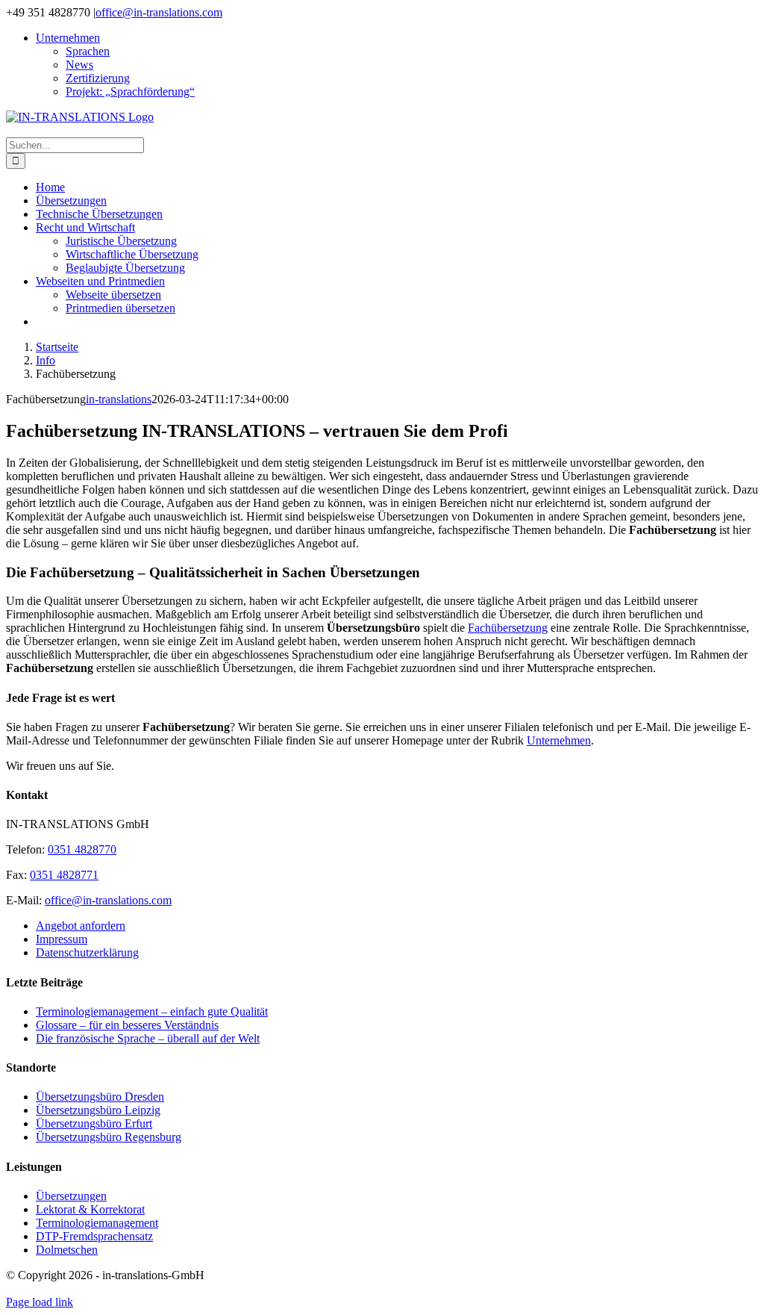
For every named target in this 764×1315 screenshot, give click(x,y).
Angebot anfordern (80, 925)
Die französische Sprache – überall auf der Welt (148, 1038)
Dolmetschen (67, 1249)
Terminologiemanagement (97, 1222)
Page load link (39, 1302)
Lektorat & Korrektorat (90, 1209)
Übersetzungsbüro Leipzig (98, 1110)
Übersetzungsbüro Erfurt (94, 1123)
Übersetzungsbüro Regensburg (108, 1137)
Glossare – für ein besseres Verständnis (127, 1025)
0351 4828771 (64, 874)
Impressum (61, 939)
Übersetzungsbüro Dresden (100, 1096)
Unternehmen (559, 740)
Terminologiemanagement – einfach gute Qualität (152, 1011)
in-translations (118, 399)
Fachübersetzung (508, 627)
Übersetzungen (71, 1196)
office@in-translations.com (159, 12)
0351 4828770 (82, 849)
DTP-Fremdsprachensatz (94, 1236)
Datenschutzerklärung (87, 952)
